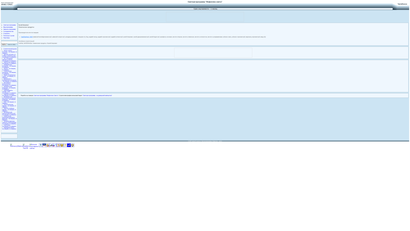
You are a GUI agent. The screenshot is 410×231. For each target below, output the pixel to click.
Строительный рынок (10, 49)
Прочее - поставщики (9, 68)
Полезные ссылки (8, 35)
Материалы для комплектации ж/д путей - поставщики (9, 113)
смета (220, 141)
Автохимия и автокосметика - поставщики (6, 84)
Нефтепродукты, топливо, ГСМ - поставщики (7, 92)
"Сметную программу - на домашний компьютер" (97, 95)
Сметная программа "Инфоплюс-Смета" (46, 95)
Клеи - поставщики (9, 102)
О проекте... (7, 33)
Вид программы (8, 27)
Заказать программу (9, 29)
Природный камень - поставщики (8, 128)
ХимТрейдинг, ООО (27, 37)
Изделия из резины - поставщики (8, 95)
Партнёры (6, 38)
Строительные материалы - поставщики (9, 71)
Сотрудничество (8, 31)
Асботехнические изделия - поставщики (8, 105)
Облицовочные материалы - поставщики (9, 65)
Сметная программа (196, 2)
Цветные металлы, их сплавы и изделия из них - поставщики (9, 56)
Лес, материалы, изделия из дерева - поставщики (7, 59)
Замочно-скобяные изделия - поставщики (8, 109)
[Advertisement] (205, 17)
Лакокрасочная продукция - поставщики (8, 87)
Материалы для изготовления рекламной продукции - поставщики (9, 98)
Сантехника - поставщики (6, 125)
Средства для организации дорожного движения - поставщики (8, 117)
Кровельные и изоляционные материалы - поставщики (9, 80)
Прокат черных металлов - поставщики (8, 51)
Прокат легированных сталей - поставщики (9, 75)
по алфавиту (12, 57)
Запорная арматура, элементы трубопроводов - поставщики (9, 122)
